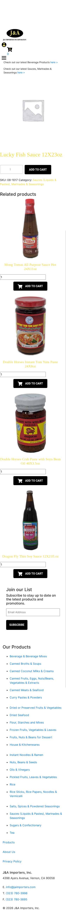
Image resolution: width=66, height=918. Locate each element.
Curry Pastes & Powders (26, 697)
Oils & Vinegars (20, 769)
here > (54, 62)
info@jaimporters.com (21, 887)
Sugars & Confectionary (25, 825)
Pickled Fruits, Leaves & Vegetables (33, 777)
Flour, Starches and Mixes (27, 722)
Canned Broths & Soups (25, 663)
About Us (9, 852)
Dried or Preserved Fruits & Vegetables (35, 707)
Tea (12, 832)
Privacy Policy (12, 861)
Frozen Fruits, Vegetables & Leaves (33, 730)
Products (9, 842)
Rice (12, 784)
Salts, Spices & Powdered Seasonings (35, 806)
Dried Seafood (19, 715)
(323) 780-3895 (16, 899)
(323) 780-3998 (16, 893)
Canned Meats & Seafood (27, 690)
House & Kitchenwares (25, 744)
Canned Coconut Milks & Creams (32, 671)
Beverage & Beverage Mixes (28, 656)
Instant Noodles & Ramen (26, 755)
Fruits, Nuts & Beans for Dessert (31, 737)
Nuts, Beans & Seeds (23, 762)
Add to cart (38, 169)
